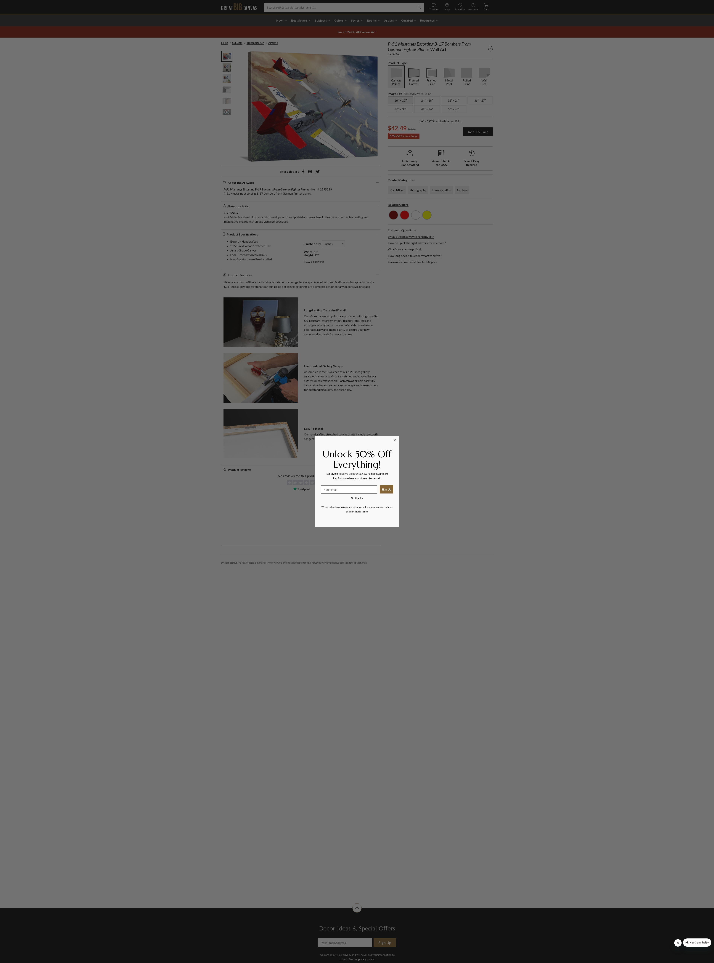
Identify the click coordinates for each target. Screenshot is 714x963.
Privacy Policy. (361, 511)
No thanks (357, 498)
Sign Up (386, 489)
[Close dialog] (395, 440)
